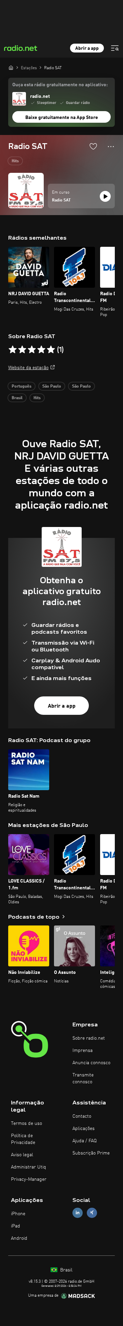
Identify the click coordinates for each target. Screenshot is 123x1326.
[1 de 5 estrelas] (12, 350)
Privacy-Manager (28, 1179)
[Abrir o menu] (115, 48)
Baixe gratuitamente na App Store (61, 117)
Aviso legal (22, 1154)
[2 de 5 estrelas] (22, 350)
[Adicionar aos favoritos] (93, 146)
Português (21, 387)
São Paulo (51, 387)
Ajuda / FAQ (84, 1141)
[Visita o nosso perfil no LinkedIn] (77, 1212)
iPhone (18, 1213)
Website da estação (28, 367)
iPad (15, 1226)
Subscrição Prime (91, 1153)
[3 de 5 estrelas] (32, 350)
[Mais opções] (111, 146)
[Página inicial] (11, 67)
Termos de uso (26, 1123)
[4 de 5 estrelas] (41, 350)
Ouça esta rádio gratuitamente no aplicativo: (60, 84)
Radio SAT (61, 200)
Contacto (81, 1116)
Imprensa (82, 1050)
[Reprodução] (105, 196)
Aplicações (83, 1128)
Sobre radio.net (88, 1038)
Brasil (17, 398)
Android (19, 1238)
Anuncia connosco (91, 1062)
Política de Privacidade (23, 1139)
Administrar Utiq (28, 1167)
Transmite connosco (83, 1078)
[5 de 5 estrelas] (51, 350)
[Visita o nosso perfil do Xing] (92, 1212)
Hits (15, 161)
